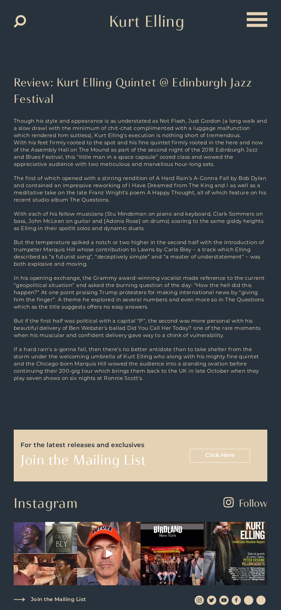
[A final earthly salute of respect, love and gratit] (45, 553)
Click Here (219, 455)
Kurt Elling (147, 21)
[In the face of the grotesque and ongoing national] (172, 553)
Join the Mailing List (58, 599)
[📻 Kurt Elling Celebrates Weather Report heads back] (235, 553)
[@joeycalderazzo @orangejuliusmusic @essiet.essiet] (108, 553)
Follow (253, 503)
